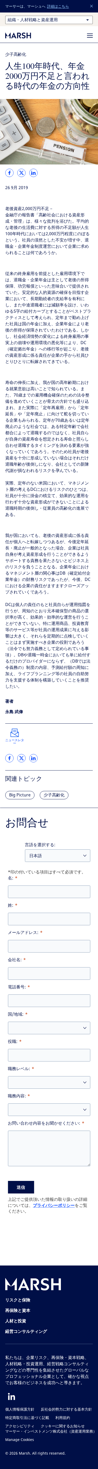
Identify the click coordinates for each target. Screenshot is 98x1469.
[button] (92, 6)
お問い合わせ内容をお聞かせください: (44, 1123)
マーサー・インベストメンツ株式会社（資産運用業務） (51, 1431)
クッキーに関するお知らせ (63, 1426)
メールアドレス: (23, 932)
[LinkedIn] (11, 1396)
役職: (13, 1041)
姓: (10, 905)
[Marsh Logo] (33, 1285)
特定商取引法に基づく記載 (27, 1418)
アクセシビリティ (19, 1426)
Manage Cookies (19, 1440)
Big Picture (20, 795)
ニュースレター (14, 742)
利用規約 (62, 1418)
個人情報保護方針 (19, 1409)
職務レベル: (19, 1069)
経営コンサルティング (26, 1331)
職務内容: (17, 1096)
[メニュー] (90, 35)
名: (10, 878)
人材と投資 (15, 1321)
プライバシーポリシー (54, 1205)
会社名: (15, 960)
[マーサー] (23, 35)
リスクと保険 (17, 1300)
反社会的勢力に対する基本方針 (66, 1409)
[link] (9, 173)
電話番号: (17, 987)
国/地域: (16, 1014)
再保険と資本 (17, 1310)
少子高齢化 (15, 54)
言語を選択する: (40, 845)
